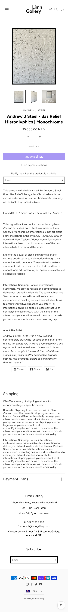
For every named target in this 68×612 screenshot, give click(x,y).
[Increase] (39, 136)
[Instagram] (27, 584)
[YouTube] (40, 584)
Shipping (11, 393)
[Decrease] (28, 136)
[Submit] (54, 559)
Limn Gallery (38, 598)
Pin (51, 369)
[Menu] (6, 9)
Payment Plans (15, 479)
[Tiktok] (36, 584)
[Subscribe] (61, 180)
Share (37, 369)
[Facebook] (31, 584)
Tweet (20, 369)
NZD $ (34, 591)
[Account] (50, 9)
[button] (56, 9)
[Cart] (62, 9)
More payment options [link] (34, 164)
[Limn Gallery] (34, 9)
